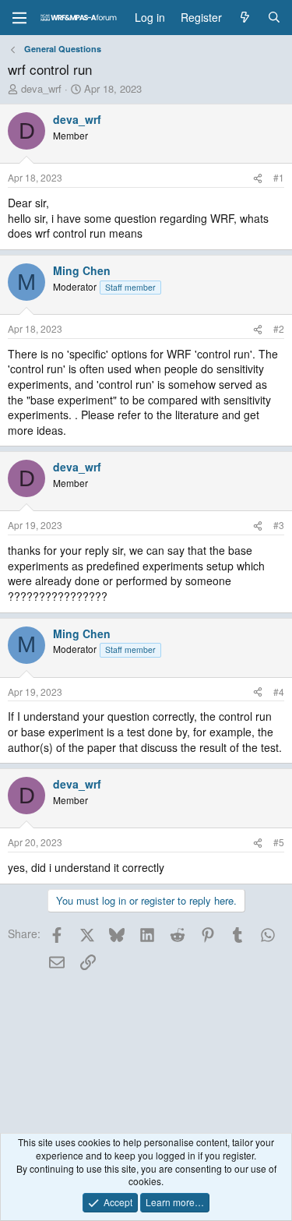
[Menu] (19, 18)
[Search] (274, 18)
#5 (278, 842)
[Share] (258, 178)
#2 (278, 328)
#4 (278, 691)
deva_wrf (41, 88)
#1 (278, 177)
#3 (278, 524)
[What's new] (244, 18)
